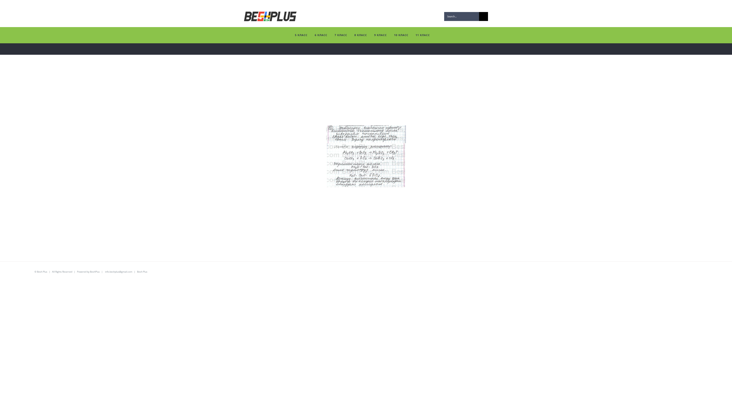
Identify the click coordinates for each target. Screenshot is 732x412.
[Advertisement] (120, 98)
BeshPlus (95, 271)
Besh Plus (42, 271)
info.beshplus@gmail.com (118, 271)
